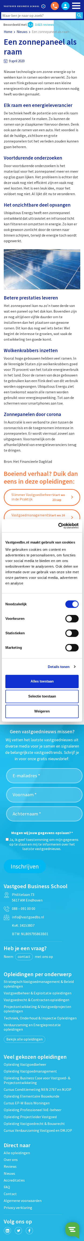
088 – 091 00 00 (23, 908)
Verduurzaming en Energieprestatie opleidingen (32, 1027)
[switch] (72, 618)
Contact (10, 1193)
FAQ (7, 1187)
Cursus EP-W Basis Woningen (27, 1103)
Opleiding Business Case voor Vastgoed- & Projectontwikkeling (37, 1080)
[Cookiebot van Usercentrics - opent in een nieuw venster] (59, 526)
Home (8, 31)
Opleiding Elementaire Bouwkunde (31, 1096)
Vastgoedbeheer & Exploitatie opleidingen (37, 993)
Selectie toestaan (42, 696)
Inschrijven (25, 866)
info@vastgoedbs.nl (28, 917)
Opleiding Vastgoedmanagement (30, 1071)
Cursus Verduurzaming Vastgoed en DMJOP (38, 1130)
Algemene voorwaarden (23, 1200)
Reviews (10, 1166)
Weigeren (42, 711)
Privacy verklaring (18, 1207)
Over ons (11, 1159)
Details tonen (59, 667)
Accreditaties (14, 1180)
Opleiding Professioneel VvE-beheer (32, 1109)
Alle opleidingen (17, 1152)
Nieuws (22, 31)
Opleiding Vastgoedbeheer (25, 1064)
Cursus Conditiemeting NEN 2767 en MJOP (37, 1089)
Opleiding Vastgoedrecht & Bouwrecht (34, 1123)
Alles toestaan (42, 681)
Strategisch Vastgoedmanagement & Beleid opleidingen (39, 983)
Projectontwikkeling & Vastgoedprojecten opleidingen (37, 1008)
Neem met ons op (28, 956)
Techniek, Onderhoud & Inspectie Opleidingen (40, 1018)
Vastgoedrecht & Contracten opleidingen (36, 999)
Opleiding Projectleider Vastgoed (30, 1116)
